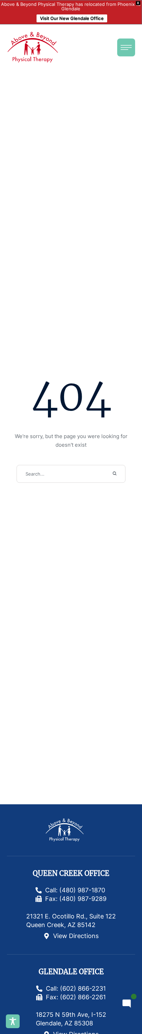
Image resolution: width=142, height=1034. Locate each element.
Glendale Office (71, 971)
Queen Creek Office (71, 873)
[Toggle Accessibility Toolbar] (12, 1021)
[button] (126, 47)
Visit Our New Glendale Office (72, 18)
